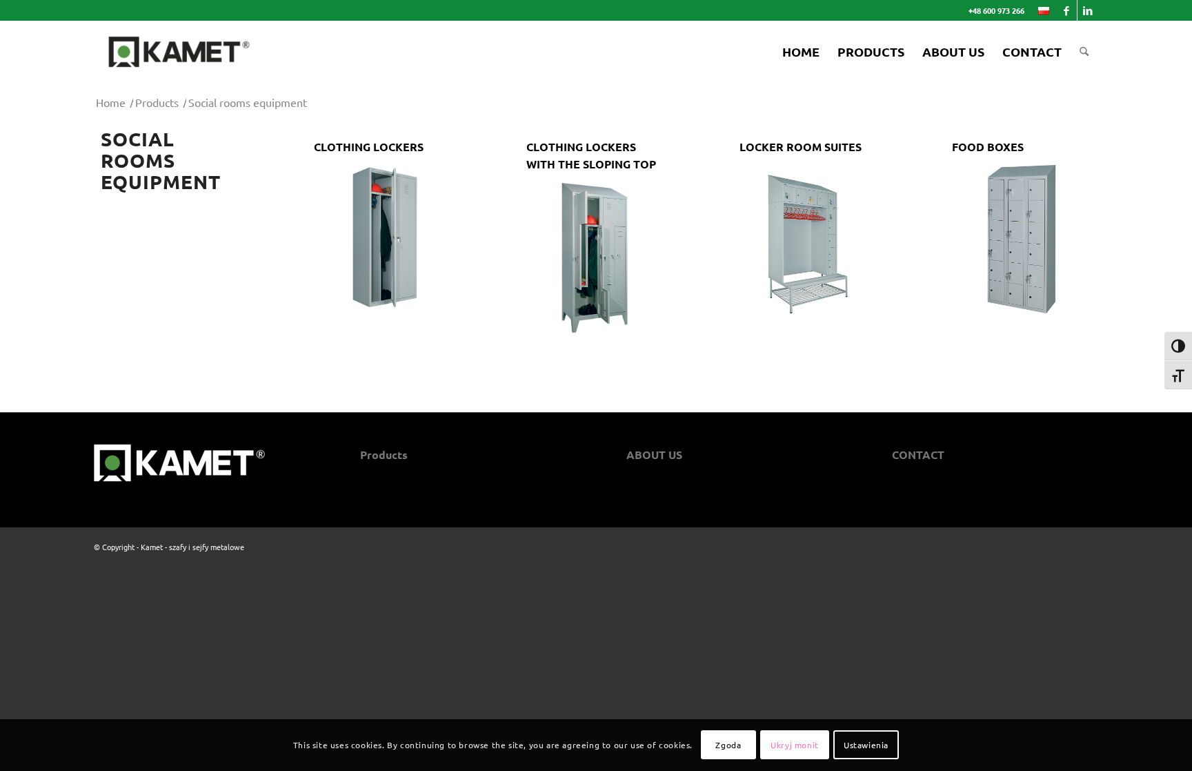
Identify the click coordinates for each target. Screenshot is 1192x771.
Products (384, 454)
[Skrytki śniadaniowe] (808, 241)
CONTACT (918, 454)
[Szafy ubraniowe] (595, 259)
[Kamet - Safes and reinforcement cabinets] (179, 51)
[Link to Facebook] (1067, 10)
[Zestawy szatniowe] (1021, 239)
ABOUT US (654, 454)
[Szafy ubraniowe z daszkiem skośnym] (383, 236)
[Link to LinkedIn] (1087, 10)
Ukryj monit (795, 744)
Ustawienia (866, 744)
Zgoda (728, 744)
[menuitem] (1040, 10)
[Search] (1084, 51)
